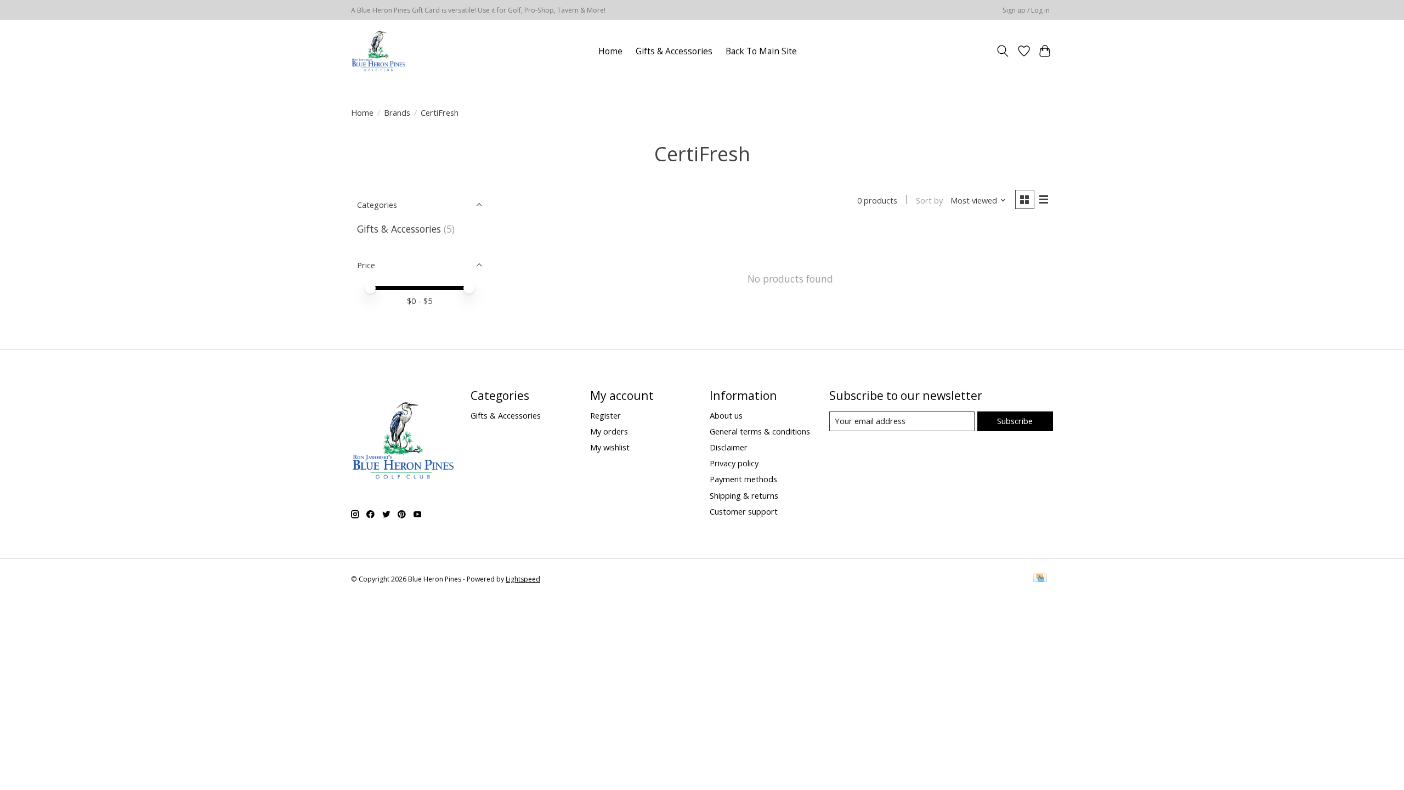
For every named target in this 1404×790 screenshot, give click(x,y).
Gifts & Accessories (674, 51)
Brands (397, 112)
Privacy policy (734, 463)
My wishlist (610, 447)
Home (610, 51)
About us (726, 415)
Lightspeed (523, 579)
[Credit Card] (1040, 578)
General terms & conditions (760, 431)
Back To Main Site (761, 51)
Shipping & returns (744, 495)
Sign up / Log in (1026, 10)
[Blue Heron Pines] (378, 51)
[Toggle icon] (1003, 51)
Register (605, 415)
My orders (609, 431)
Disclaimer (729, 447)
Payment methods (743, 478)
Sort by (929, 200)
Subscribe (1015, 420)
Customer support (744, 511)
